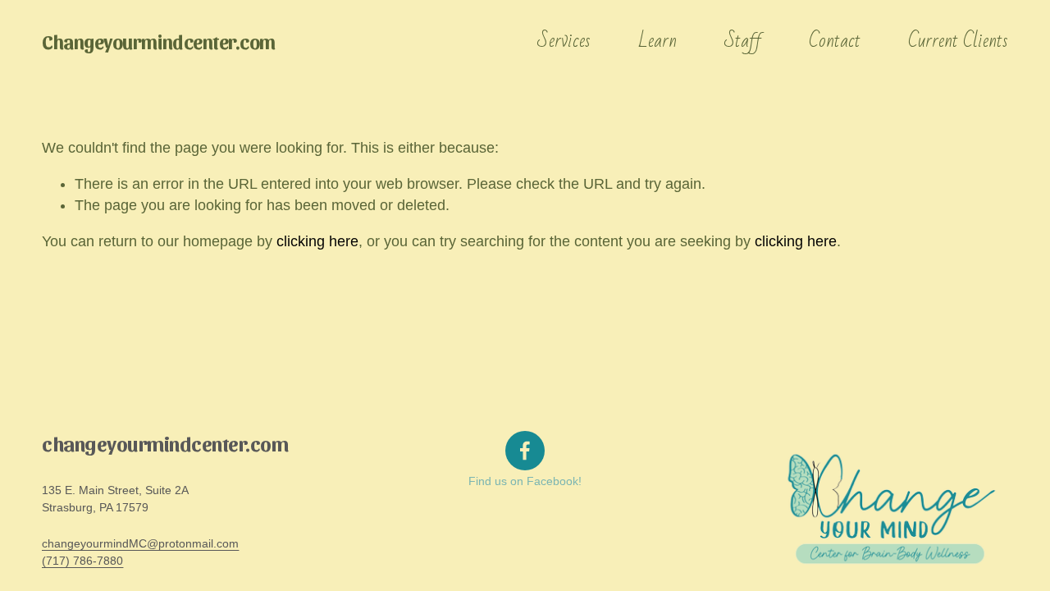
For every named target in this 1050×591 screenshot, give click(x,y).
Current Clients (958, 40)
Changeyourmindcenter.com (159, 41)
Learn (657, 40)
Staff (743, 40)
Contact (835, 40)
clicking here (317, 241)
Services (564, 40)
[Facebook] (525, 450)
